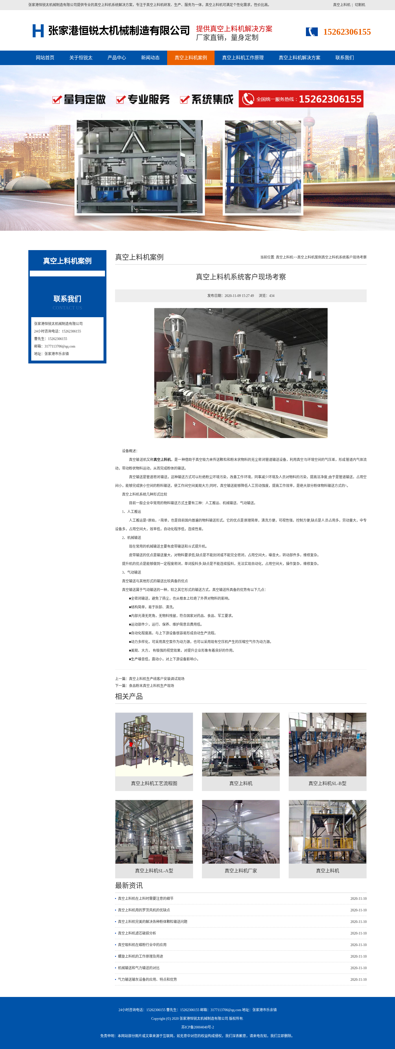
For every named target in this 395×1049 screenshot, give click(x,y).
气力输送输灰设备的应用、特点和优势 (147, 980)
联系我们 (344, 57)
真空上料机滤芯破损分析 (137, 933)
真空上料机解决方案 (299, 57)
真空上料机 (341, 5)
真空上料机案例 (191, 57)
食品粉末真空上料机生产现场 (151, 686)
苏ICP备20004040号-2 (197, 1027)
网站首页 (45, 57)
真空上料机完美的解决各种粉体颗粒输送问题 (152, 922)
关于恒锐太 (81, 57)
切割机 (360, 5)
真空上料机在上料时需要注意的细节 (145, 899)
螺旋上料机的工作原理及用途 (140, 956)
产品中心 (117, 57)
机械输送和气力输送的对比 (139, 968)
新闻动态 (150, 57)
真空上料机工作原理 (243, 57)
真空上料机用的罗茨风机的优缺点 (144, 910)
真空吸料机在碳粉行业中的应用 (142, 945)
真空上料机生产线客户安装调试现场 (156, 679)
